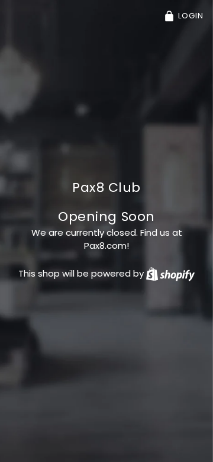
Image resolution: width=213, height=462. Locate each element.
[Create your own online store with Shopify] (170, 273)
